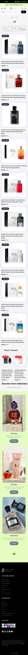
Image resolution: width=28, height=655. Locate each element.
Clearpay (4, 611)
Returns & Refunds (6, 581)
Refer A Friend (5, 585)
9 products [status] (23, 28)
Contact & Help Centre (6, 593)
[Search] (23, 11)
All (16, 17)
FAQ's (3, 591)
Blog (3, 607)
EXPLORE (14, 441)
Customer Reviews (6, 583)
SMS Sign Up (4, 605)
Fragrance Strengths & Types (8, 613)
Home (12, 17)
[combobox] (14, 12)
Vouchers (4, 587)
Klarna (3, 609)
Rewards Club (5, 603)
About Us (4, 601)
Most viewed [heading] (11, 350)
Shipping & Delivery (6, 579)
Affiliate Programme (6, 589)
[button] (7, 28)
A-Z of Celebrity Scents (7, 615)
